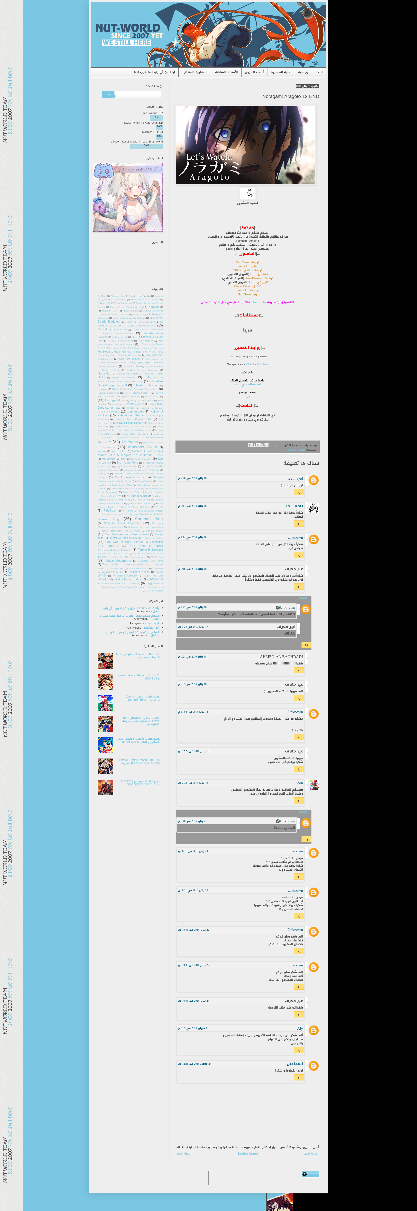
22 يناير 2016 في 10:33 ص (193, 930)
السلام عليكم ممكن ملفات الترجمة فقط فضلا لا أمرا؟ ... (130, 617)
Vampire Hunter (140, 571)
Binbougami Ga (109, 314)
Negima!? (155, 470)
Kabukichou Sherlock (132, 415)
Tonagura (158, 565)
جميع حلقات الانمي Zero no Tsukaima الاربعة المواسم (143, 698)
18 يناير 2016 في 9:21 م (192, 607)
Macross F (109, 448)
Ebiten (135, 337)
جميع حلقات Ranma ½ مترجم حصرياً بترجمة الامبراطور (138, 656)
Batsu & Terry (140, 314)
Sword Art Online (154, 538)
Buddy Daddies (108, 322)
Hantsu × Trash (111, 370)
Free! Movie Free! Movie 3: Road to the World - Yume (130, 350)
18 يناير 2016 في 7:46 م (192, 478)
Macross (130, 442)
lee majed (295, 478)
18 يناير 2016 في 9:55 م (192, 684)
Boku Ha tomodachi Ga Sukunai (129, 318)
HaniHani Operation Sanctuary (142, 370)
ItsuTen (130, 408)
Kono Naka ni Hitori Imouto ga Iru (134, 430)
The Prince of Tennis (146, 546)
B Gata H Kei (105, 303)
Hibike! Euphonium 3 (112, 385)
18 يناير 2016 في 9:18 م (192, 569)
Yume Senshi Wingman (132, 587)
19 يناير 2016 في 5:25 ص (193, 627)
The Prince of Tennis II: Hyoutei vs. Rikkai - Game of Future (130, 552)
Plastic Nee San (130, 492)
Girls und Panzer (129, 359)
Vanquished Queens (112, 572)
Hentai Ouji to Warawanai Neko (113, 382)
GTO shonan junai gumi (113, 363)
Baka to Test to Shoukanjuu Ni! (125, 307)
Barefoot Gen (109, 310)
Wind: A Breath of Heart (128, 579)
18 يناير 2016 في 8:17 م (192, 506)
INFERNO (294, 506)
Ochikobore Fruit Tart (131, 477)
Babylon (154, 307)
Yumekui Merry (108, 587)
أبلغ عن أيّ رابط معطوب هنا (154, 72)
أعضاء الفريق (254, 72)
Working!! (135, 584)
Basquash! (157, 314)
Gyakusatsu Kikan (154, 366)
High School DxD (130, 396)
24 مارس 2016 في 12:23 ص (194, 1064)
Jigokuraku (135, 411)
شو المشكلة (152, 627)
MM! (123, 459)
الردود (303, 597)
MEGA (250, 364)
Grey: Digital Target (140, 363)
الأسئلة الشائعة (226, 72)
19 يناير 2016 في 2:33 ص (193, 783)
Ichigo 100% (156, 404)
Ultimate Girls (117, 568)
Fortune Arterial (126, 341)
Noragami (118, 474)
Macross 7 (104, 442)
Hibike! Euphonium (146, 385)
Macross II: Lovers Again (147, 451)
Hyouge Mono (115, 400)
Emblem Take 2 (119, 337)
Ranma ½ (127, 511)
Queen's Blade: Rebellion (140, 503)
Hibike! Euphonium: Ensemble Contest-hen (134, 389)
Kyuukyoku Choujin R (127, 438)
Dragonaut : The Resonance (117, 334)
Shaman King (149, 519)
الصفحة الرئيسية (310, 72)
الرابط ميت (153, 623)
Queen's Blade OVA (111, 496)
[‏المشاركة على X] (258, 445)
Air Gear (102, 296)
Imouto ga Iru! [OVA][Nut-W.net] (128, 404)
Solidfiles (262, 364)
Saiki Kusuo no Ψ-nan (112, 515)
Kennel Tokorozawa (142, 427)
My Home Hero (128, 463)
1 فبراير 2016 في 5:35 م (192, 1028)
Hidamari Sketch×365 (108, 393)
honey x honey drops (141, 401)
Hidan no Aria (152, 397)
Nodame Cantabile (144, 474)
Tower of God (110, 564)
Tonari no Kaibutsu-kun (136, 565)
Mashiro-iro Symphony (140, 459)
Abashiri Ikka (135, 296)
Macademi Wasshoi (153, 443)
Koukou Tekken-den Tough (135, 434)
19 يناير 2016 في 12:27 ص (193, 751)
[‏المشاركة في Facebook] (254, 445)
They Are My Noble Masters (129, 557)
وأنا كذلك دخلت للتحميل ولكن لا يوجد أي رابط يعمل (131, 610)
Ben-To (124, 314)
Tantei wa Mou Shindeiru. (125, 538)
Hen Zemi (138, 382)
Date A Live (120, 329)
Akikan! (156, 300)
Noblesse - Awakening (135, 470)
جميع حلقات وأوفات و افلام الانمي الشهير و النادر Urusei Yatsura (138, 740)
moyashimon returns (153, 463)
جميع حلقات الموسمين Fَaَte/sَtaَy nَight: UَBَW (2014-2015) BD (140, 783)
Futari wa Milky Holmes (129, 355)
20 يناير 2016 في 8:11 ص (193, 851)
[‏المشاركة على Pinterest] (250, 445)
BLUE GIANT (156, 318)
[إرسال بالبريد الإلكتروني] (266, 445)
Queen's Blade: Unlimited (135, 507)
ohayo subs (259, 302)
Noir (129, 474)
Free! (111, 340)
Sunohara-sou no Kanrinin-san (127, 534)
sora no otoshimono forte (115, 531)
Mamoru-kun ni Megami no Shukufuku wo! (130, 457)
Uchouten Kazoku (138, 568)
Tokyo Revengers (118, 561)
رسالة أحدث (311, 1153)
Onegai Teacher (144, 481)
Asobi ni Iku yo (123, 303)
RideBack (109, 511)
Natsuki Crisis (104, 467)
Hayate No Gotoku (123, 378)
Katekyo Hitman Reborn (128, 423)
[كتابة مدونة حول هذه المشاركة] (262, 445)
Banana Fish (131, 310)
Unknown (295, 537)
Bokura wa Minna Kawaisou (140, 322)
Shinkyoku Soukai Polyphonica (122, 523)
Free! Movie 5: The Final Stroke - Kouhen (129, 348)
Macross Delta (142, 447)
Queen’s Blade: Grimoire (150, 500)
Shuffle (137, 531)
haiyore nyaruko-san (108, 366)
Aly (300, 1028)
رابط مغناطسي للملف (248, 384)
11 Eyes (159, 296)
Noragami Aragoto (295, 450)
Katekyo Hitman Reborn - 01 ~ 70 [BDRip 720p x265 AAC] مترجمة (139, 761)
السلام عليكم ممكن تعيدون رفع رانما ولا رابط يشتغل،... (131, 634)
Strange (159, 534)
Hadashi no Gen (132, 366)
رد (299, 492)
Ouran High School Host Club (126, 489)
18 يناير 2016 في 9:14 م (192, 537)
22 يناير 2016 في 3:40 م (192, 821)
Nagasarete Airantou (126, 467)
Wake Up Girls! (153, 576)
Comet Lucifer (139, 329)
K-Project (158, 415)
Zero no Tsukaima (154, 591)
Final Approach (145, 341)
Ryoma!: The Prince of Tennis (146, 514)
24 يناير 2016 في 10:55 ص (193, 1001)
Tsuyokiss (158, 568)
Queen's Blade (137, 496)
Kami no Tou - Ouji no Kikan (133, 419)
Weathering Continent (125, 576)
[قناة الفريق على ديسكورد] (128, 231)
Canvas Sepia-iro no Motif (141, 326)
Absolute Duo (118, 296)
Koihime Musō (121, 427)
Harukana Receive (153, 374)
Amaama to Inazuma (115, 300)
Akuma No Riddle (139, 300)
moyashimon (108, 459)
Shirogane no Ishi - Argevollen (145, 527)
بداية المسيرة (281, 72)
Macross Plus (119, 451)
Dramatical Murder (153, 337)
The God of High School (124, 542)
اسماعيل (295, 1063)
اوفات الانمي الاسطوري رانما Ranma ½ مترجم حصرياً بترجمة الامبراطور (141, 720)
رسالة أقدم (184, 1153)
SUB (247, 397)
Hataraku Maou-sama (127, 374)
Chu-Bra (117, 326)
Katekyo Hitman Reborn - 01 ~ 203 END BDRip (138, 677)
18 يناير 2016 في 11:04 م (193, 712)
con (300, 783)
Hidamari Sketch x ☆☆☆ (137, 393)
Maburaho (106, 438)
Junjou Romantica (110, 412)
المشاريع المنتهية (195, 72)
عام (148, 296)
